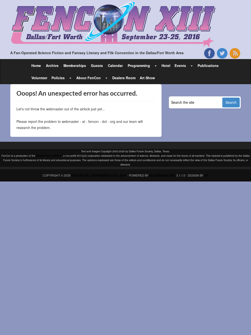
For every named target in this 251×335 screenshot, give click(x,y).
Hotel (166, 65)
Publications (208, 65)
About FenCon (88, 77)
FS (206, 175)
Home (36, 65)
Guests (97, 65)
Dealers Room (124, 77)
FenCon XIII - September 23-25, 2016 (98, 175)
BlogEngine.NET (162, 175)
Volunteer (39, 77)
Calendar (115, 65)
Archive (52, 65)
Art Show (147, 77)
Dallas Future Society (49, 155)
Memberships (74, 65)
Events (180, 65)
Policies (58, 77)
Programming (139, 65)
